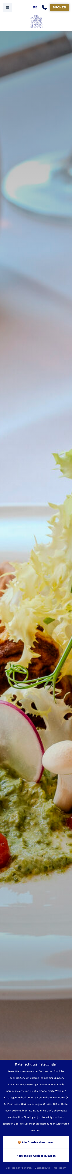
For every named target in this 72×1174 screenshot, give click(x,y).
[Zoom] (36, 594)
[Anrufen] (45, 7)
